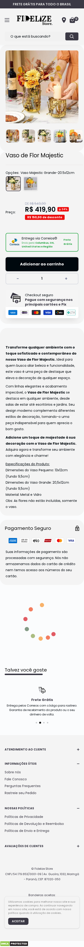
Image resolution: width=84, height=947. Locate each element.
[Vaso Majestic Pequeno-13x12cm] (30, 183)
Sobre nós (13, 772)
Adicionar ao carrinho (42, 264)
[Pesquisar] (71, 36)
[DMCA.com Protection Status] (14, 944)
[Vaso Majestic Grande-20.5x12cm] (13, 183)
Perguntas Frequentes (23, 786)
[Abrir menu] (7, 20)
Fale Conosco (16, 779)
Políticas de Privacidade (24, 816)
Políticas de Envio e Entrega (27, 830)
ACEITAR (18, 921)
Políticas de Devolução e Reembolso (34, 823)
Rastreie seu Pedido (20, 793)
